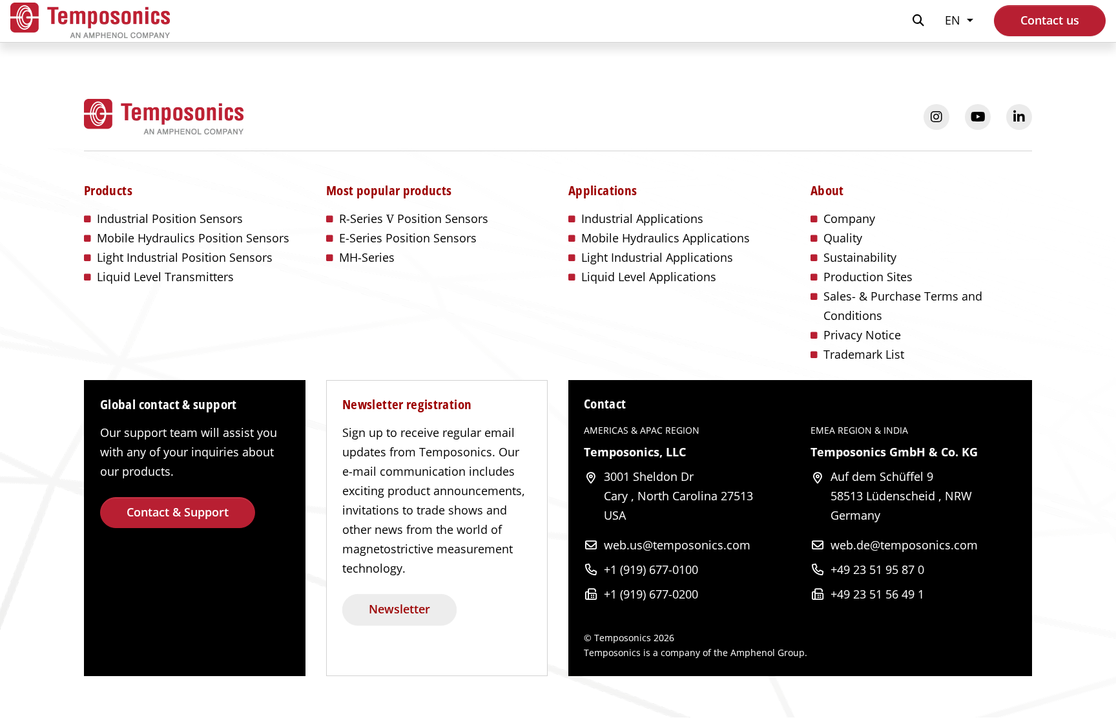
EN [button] (954, 20)
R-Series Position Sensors (413, 218)
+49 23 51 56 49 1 (877, 594)
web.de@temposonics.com (904, 545)
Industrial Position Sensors (170, 218)
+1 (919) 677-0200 (651, 594)
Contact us (1049, 20)
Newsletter (399, 609)
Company (849, 218)
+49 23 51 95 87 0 (877, 569)
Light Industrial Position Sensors (185, 257)
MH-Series (367, 257)
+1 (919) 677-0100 (651, 569)
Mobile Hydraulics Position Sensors (193, 238)
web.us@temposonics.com (677, 545)
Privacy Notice (862, 335)
